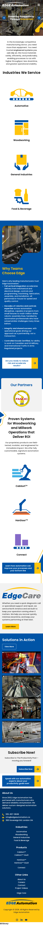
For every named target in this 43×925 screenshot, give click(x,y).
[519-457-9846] (3, 815)
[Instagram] (17, 920)
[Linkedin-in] (21, 920)
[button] (29, 769)
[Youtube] (26, 920)
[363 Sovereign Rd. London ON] (3, 821)
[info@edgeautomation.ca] (3, 817)
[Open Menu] (39, 5)
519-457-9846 (12, 814)
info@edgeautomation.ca (18, 817)
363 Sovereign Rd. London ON (19, 820)
